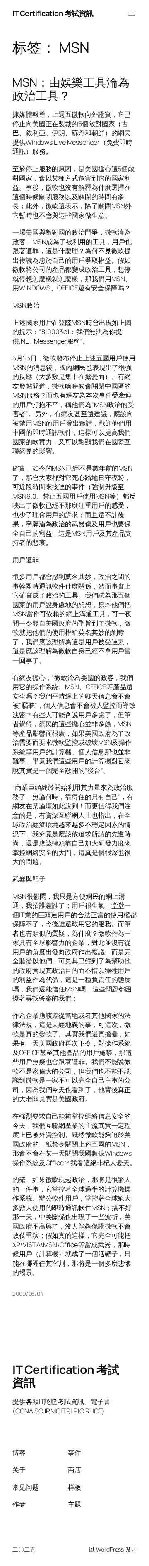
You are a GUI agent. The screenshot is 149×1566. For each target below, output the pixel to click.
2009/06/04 (27, 1294)
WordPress (110, 1549)
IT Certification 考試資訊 (53, 13)
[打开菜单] (132, 14)
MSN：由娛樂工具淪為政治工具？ (71, 89)
